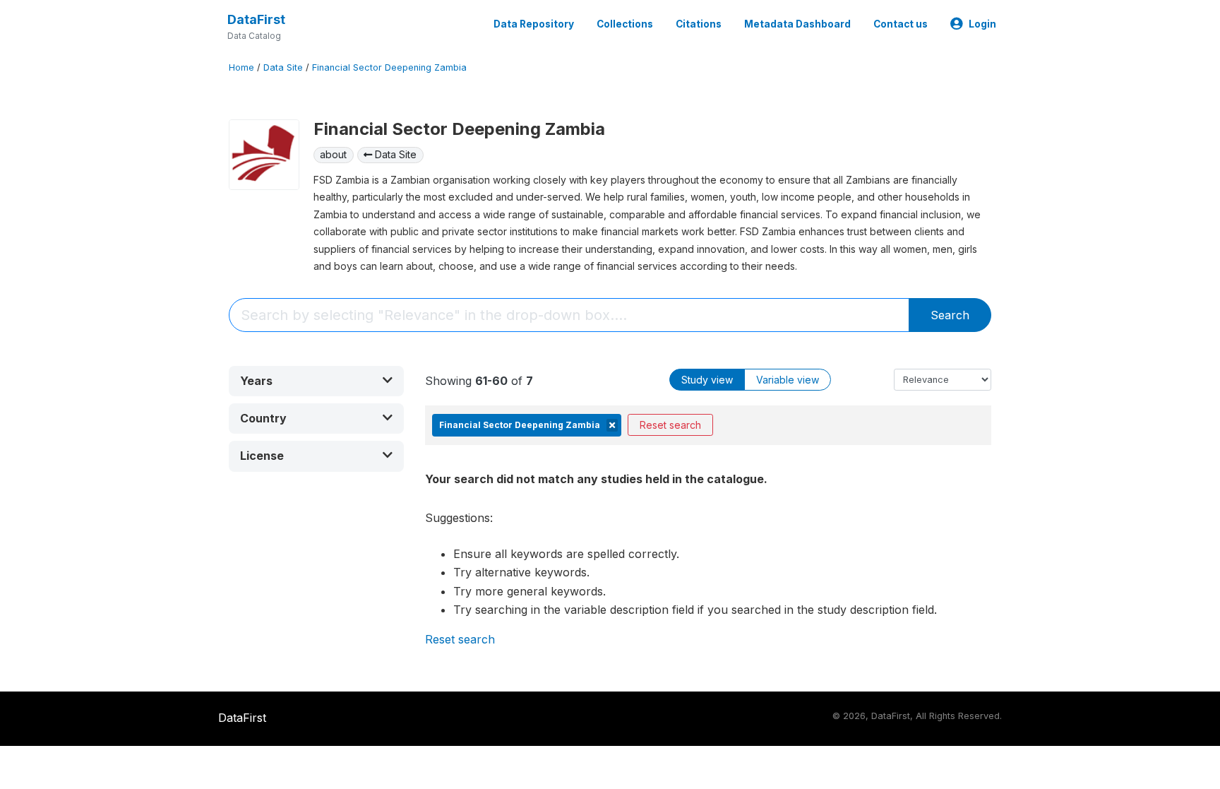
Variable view (787, 380)
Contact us (900, 24)
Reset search (670, 425)
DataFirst (256, 19)
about (333, 154)
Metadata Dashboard (797, 24)
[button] (316, 381)
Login (982, 24)
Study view (707, 380)
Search (950, 315)
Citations (699, 24)
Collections (625, 24)
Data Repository (534, 24)
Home (241, 67)
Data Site (283, 67)
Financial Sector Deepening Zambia (389, 67)
